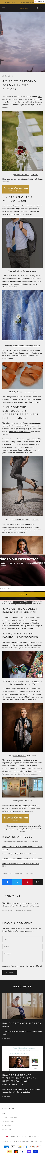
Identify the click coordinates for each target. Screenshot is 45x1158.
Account (5, 1113)
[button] (39, 1)
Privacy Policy (7, 931)
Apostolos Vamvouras (21, 519)
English (33, 1136)
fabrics (33, 620)
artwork (23, 755)
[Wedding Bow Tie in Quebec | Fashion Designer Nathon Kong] (22, 664)
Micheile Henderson (21, 174)
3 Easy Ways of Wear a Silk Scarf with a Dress (19, 854)
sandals (20, 397)
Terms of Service (22, 931)
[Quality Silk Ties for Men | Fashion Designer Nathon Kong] (15, 189)
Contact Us (6, 1129)
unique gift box (28, 805)
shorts (8, 356)
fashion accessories (9, 527)
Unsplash (34, 174)
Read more (6, 1039)
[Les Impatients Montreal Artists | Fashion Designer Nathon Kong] (22, 787)
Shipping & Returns (9, 1117)
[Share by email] (38, 882)
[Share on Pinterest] (28, 882)
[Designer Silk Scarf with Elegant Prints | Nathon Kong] (22, 727)
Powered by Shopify (32, 1141)
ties (7, 99)
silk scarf (16, 755)
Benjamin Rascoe (21, 271)
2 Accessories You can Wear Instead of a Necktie (20, 842)
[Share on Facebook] (7, 882)
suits (40, 96)
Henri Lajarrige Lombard (22, 345)
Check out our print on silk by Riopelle (22, 2)
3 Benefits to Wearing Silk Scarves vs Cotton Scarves (22, 858)
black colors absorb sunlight (19, 431)
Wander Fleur (22, 392)
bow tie (36, 681)
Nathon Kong (10, 689)
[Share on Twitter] (17, 882)
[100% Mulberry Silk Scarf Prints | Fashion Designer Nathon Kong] (15, 818)
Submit (9, 972)
